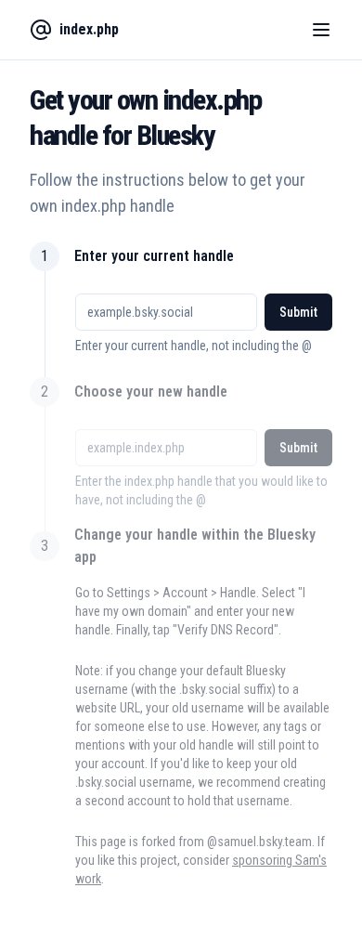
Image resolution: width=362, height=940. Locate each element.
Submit (298, 312)
